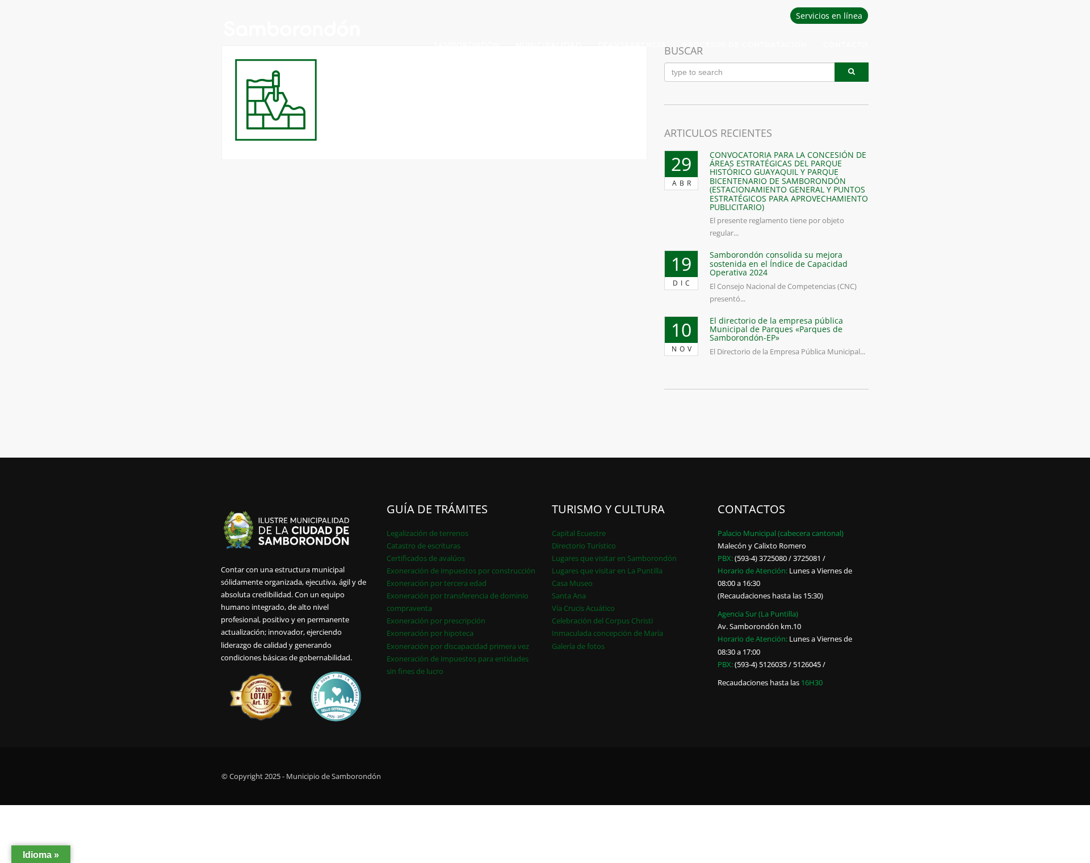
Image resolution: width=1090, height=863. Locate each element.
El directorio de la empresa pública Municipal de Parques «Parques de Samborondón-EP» (776, 329)
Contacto (845, 44)
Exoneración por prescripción (436, 620)
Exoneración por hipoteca (430, 633)
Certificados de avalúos (426, 558)
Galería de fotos (578, 646)
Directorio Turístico (584, 546)
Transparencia (632, 44)
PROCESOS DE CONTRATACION (744, 44)
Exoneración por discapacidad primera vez (458, 646)
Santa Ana (569, 595)
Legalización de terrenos (427, 533)
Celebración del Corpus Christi (602, 620)
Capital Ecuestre (579, 533)
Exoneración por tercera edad (437, 583)
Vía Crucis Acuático (583, 608)
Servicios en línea (829, 15)
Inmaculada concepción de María (607, 633)
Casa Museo (572, 583)
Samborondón (467, 44)
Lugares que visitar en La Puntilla (607, 570)
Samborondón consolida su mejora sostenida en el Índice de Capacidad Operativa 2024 (779, 263)
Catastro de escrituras (423, 546)
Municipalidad (548, 44)
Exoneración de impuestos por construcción (461, 570)
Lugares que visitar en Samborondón (614, 558)
